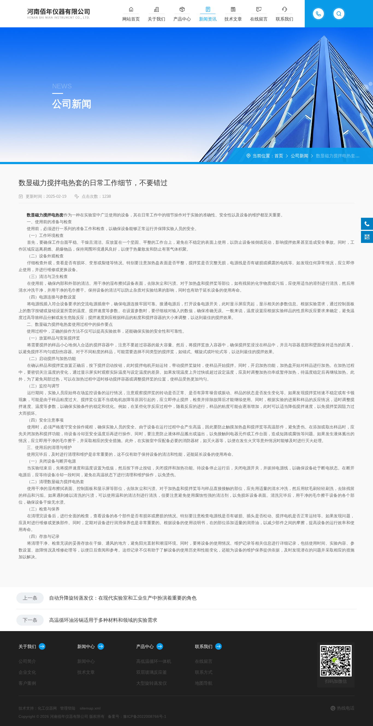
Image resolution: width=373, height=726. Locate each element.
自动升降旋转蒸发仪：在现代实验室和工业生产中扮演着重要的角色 (123, 598)
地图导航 (203, 683)
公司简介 (27, 661)
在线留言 (259, 19)
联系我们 (284, 19)
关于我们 (156, 19)
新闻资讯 (208, 19)
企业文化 (27, 672)
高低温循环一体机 (153, 661)
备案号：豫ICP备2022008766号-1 (137, 716)
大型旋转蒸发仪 (151, 683)
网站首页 (131, 19)
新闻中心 (86, 646)
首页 (278, 155)
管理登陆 (67, 708)
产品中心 (182, 19)
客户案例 (27, 683)
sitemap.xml (90, 708)
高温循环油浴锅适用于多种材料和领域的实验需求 (103, 620)
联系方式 (203, 672)
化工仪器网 (47, 708)
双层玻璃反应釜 (151, 672)
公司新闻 (299, 155)
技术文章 (233, 19)
